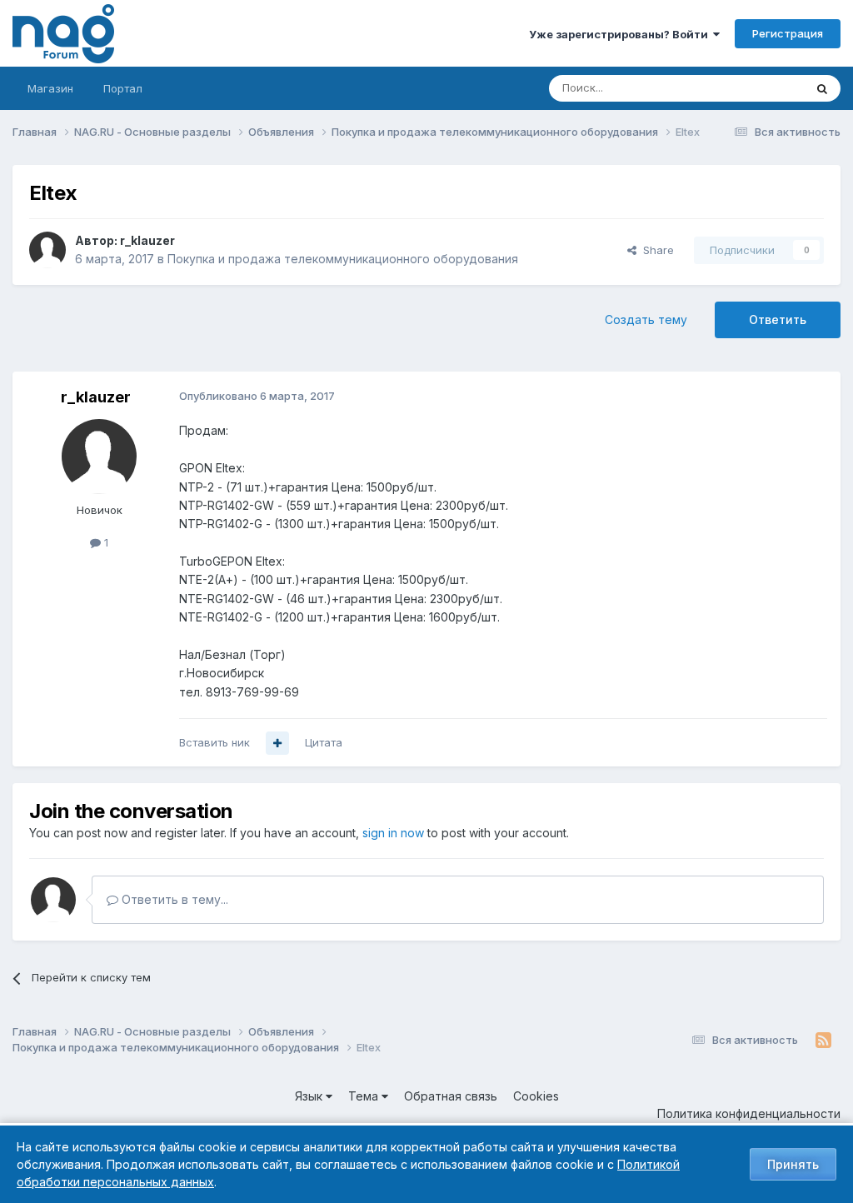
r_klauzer (147, 240)
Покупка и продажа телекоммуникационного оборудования (342, 259)
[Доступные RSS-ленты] (823, 1040)
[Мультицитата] (277, 743)
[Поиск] (822, 88)
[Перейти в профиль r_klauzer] (47, 250)
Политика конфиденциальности (749, 1113)
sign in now (393, 833)
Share (655, 250)
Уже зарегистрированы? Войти (621, 34)
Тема (365, 1096)
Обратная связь (450, 1096)
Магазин (50, 88)
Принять (793, 1164)
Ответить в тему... (173, 899)
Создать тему (646, 319)
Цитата (323, 742)
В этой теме (751, 88)
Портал (122, 88)
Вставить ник (214, 742)
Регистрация (787, 33)
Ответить (777, 319)
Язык (310, 1096)
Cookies (536, 1096)
